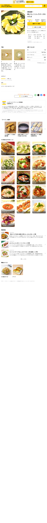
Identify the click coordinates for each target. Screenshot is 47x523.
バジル (28, 59)
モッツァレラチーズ (31, 52)
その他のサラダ (12, 281)
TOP (2, 281)
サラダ (6, 281)
